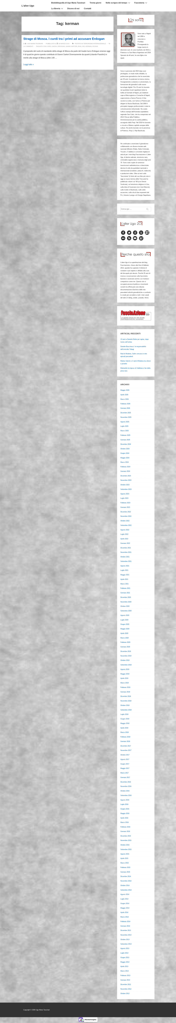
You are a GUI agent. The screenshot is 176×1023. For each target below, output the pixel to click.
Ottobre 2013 (124, 939)
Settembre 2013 (125, 944)
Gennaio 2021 (125, 593)
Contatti (87, 9)
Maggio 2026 (124, 390)
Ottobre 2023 (124, 485)
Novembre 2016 (125, 786)
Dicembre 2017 (125, 746)
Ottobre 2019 (124, 660)
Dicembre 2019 (125, 651)
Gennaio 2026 (125, 408)
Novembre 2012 (125, 989)
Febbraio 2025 (125, 435)
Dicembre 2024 (125, 444)
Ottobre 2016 (124, 791)
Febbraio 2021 (125, 588)
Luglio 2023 (124, 498)
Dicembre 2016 (125, 782)
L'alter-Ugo (28, 5)
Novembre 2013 (125, 935)
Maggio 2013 (124, 962)
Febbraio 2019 (125, 687)
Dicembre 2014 (125, 876)
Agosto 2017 (124, 759)
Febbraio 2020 (125, 642)
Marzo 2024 (124, 462)
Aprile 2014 (124, 912)
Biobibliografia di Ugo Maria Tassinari (68, 3)
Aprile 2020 (124, 633)
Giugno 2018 (124, 719)
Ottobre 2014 (124, 885)
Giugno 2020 (124, 624)
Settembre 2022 (125, 525)
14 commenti (28, 46)
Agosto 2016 (124, 800)
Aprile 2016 (124, 818)
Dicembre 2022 (125, 512)
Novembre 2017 (125, 750)
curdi (48, 46)
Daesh (54, 46)
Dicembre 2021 (125, 548)
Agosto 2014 (124, 894)
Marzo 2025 (124, 431)
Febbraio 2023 (125, 503)
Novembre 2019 (125, 656)
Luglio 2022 (124, 534)
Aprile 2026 (124, 395)
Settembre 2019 (125, 665)
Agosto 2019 (124, 669)
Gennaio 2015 (125, 872)
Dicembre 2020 (125, 597)
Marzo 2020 (124, 638)
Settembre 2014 (125, 890)
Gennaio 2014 (125, 926)
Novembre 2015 (125, 840)
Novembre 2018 (125, 701)
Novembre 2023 (125, 480)
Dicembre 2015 (125, 836)
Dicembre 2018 (125, 696)
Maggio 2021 (124, 575)
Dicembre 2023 (125, 476)
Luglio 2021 (124, 570)
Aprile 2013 (124, 966)
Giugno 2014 (124, 903)
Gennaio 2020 (125, 647)
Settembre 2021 (125, 561)
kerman (88, 46)
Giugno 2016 (124, 809)
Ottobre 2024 (124, 449)
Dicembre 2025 (125, 413)
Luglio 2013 (124, 953)
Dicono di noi (73, 9)
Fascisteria (139, 3)
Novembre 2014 (125, 881)
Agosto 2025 (124, 422)
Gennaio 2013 (125, 980)
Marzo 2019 (124, 683)
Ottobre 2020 (124, 606)
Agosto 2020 (124, 615)
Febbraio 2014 (125, 921)
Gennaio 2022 (125, 543)
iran (79, 46)
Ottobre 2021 (124, 557)
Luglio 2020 (124, 620)
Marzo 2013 (124, 971)
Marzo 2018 (124, 732)
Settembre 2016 (125, 795)
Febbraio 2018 (125, 737)
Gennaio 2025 (125, 440)
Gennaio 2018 (125, 741)
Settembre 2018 (125, 710)
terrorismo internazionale (94, 43)
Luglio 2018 (124, 714)
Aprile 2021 (124, 579)
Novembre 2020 (125, 602)
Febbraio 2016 (125, 827)
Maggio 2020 (124, 629)
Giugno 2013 (124, 957)
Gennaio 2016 (125, 831)
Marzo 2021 (124, 584)
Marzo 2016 (124, 822)
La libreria (55, 9)
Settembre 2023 (125, 489)
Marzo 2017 (124, 773)
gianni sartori (71, 46)
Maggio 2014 (124, 908)
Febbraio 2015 (125, 867)
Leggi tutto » (28, 64)
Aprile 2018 (124, 728)
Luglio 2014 (124, 899)
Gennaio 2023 (125, 507)
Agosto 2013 (124, 948)
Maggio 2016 (124, 813)
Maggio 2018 (124, 723)
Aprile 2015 (124, 858)
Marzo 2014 (124, 917)
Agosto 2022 (124, 530)
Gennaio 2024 (125, 471)
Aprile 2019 (124, 678)
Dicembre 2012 (125, 984)
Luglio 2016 (124, 804)
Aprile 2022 (124, 539)
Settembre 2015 (125, 849)
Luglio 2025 (124, 426)
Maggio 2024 (124, 458)
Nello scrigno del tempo (116, 3)
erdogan (61, 46)
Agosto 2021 (124, 566)
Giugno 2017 (124, 764)
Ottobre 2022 (124, 521)
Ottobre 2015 (124, 845)
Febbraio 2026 (125, 404)
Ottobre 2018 (124, 705)
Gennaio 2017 (125, 777)
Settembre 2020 (125, 611)
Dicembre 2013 (125, 930)
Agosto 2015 (124, 854)
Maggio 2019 (124, 674)
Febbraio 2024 (125, 467)
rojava (95, 46)
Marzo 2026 (124, 399)
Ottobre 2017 (124, 755)
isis (83, 46)
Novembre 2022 (125, 516)
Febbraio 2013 (125, 975)
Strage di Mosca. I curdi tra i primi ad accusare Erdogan (64, 39)
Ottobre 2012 (124, 993)
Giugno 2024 (124, 453)
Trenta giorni (95, 3)
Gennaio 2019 (125, 692)
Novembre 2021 (125, 552)
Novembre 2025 (125, 417)
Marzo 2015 (124, 863)
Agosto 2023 (124, 494)
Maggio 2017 (124, 768)
